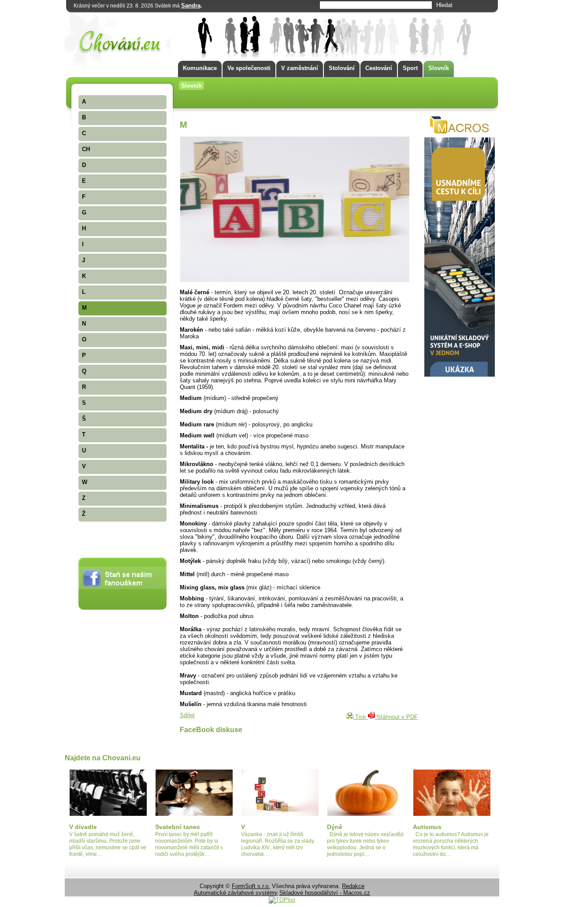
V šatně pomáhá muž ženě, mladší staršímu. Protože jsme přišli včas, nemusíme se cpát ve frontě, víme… (107, 844)
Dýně (334, 826)
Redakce (353, 886)
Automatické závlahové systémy (236, 892)
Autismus (427, 826)
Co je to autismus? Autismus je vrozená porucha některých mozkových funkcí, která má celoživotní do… (451, 844)
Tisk (360, 717)
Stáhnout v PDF (396, 717)
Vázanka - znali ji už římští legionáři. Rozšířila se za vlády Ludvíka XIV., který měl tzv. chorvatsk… (277, 844)
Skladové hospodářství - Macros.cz (324, 892)
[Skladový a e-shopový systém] (459, 374)
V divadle (83, 826)
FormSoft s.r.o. (251, 886)
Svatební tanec (177, 826)
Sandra (190, 5)
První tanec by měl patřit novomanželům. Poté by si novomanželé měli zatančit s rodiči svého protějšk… (189, 844)
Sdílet (187, 715)
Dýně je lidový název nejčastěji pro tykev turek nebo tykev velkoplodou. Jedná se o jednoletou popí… (365, 844)
